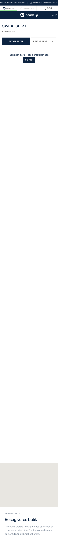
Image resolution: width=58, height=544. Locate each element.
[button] (47, 8)
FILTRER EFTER (15, 41)
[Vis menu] (4, 15)
